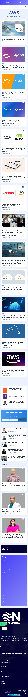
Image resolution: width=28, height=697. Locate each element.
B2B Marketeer (6, 563)
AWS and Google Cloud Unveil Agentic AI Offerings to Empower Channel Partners (12, 289)
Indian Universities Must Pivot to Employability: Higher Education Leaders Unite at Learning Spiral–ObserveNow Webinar (12, 233)
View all (23, 383)
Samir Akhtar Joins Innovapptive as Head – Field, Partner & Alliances (12, 510)
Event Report (4, 683)
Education (5, 575)
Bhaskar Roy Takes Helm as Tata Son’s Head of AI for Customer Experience (16, 451)
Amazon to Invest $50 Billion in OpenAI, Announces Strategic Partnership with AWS (11, 121)
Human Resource (5, 676)
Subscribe (21, 419)
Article (4, 560)
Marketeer (3, 679)
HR (4, 587)
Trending (5, 598)
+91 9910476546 (4, 660)
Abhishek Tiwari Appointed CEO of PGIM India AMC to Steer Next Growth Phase (16, 457)
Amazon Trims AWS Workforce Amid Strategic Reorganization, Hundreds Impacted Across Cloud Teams (13, 262)
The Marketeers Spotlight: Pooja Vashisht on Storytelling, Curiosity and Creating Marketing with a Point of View (13, 536)
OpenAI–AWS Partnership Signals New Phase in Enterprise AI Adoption (13, 66)
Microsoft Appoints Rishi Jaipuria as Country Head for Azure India (16, 429)
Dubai (8, 547)
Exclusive (5, 581)
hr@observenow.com (5, 649)
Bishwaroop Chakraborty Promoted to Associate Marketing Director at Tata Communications (14, 485)
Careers (8, 3)
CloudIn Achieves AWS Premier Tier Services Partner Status (13, 40)
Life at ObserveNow (5, 2)
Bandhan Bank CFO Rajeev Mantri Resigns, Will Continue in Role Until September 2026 (16, 403)
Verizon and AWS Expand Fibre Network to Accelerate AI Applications (11, 205)
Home (15, 16)
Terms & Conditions (21, 690)
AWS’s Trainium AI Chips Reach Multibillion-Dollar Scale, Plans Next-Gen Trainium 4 (13, 177)
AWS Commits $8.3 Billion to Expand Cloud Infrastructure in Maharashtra (13, 316)
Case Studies (3, 3)
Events (4, 578)
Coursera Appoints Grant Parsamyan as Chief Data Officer (17, 436)
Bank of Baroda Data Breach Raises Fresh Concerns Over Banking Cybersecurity (15, 390)
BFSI (4, 566)
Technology (6, 595)
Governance (6, 584)
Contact (7, 0)
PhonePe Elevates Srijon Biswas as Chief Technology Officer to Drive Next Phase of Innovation (16, 396)
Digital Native (6, 572)
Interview (5, 590)
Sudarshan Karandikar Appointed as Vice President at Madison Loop (17, 443)
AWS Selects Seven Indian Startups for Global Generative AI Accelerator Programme (13, 371)
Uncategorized (6, 601)
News (4, 593)
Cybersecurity (6, 569)
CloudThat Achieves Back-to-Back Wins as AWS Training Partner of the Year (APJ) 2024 (13, 343)
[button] (22, 7)
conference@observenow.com (7, 655)
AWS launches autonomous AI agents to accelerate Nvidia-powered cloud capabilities (13, 149)
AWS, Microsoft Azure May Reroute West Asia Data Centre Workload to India (13, 93)
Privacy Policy (23, 689)
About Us (3, 0)
